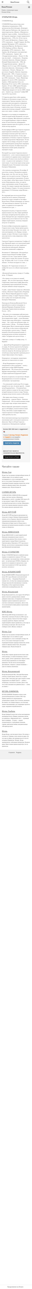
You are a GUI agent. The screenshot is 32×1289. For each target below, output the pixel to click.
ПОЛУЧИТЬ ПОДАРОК (12, 443)
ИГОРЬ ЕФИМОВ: (10, 691)
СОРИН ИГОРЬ (9, 492)
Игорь (4, 651)
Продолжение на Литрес (11, 457)
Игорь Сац (6, 472)
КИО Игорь (7, 611)
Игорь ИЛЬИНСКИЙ (11, 571)
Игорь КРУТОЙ (9, 512)
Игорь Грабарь (8, 711)
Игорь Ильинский (10, 591)
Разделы (18, 752)
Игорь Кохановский (11, 671)
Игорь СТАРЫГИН (10, 551)
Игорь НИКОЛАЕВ (10, 532)
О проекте (12, 752)
